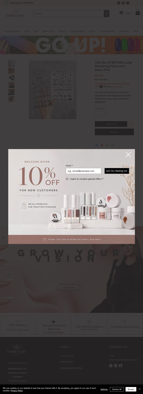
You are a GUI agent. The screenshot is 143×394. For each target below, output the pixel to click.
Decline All (116, 389)
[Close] (139, 389)
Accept (131, 389)
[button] (128, 154)
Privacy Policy (17, 390)
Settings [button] (104, 389)
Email (69, 165)
